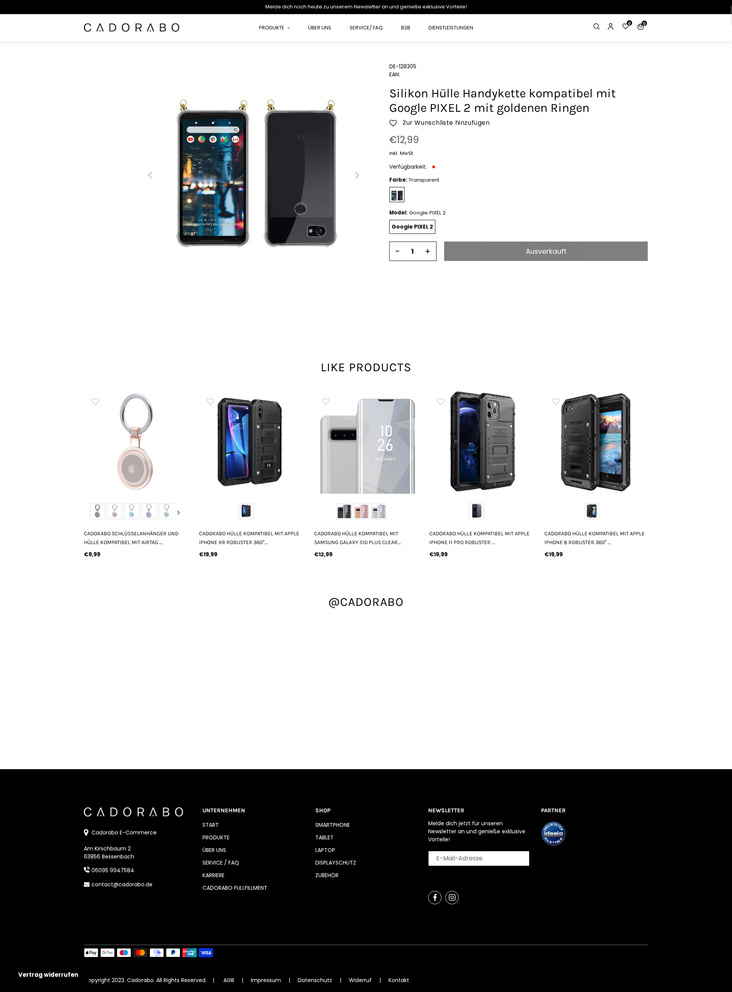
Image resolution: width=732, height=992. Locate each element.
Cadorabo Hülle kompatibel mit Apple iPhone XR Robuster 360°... (249, 538)
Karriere (213, 875)
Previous (93, 512)
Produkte (216, 837)
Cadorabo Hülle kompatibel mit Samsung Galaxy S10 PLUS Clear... (357, 538)
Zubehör (327, 875)
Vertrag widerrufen (48, 975)
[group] (136, 442)
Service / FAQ (220, 862)
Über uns (214, 850)
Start (210, 825)
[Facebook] (434, 897)
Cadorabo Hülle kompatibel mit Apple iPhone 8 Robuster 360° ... (594, 538)
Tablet (324, 837)
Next (178, 512)
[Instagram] (452, 897)
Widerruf (361, 980)
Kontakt (398, 980)
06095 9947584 (113, 870)
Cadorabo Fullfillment (234, 888)
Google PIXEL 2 (412, 226)
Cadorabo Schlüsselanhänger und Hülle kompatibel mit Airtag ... (131, 538)
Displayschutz (335, 862)
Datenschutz (316, 980)
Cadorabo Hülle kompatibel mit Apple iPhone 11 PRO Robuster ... (479, 538)
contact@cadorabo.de (122, 884)
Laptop (325, 850)
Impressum (267, 980)
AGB (229, 980)
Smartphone (332, 825)
